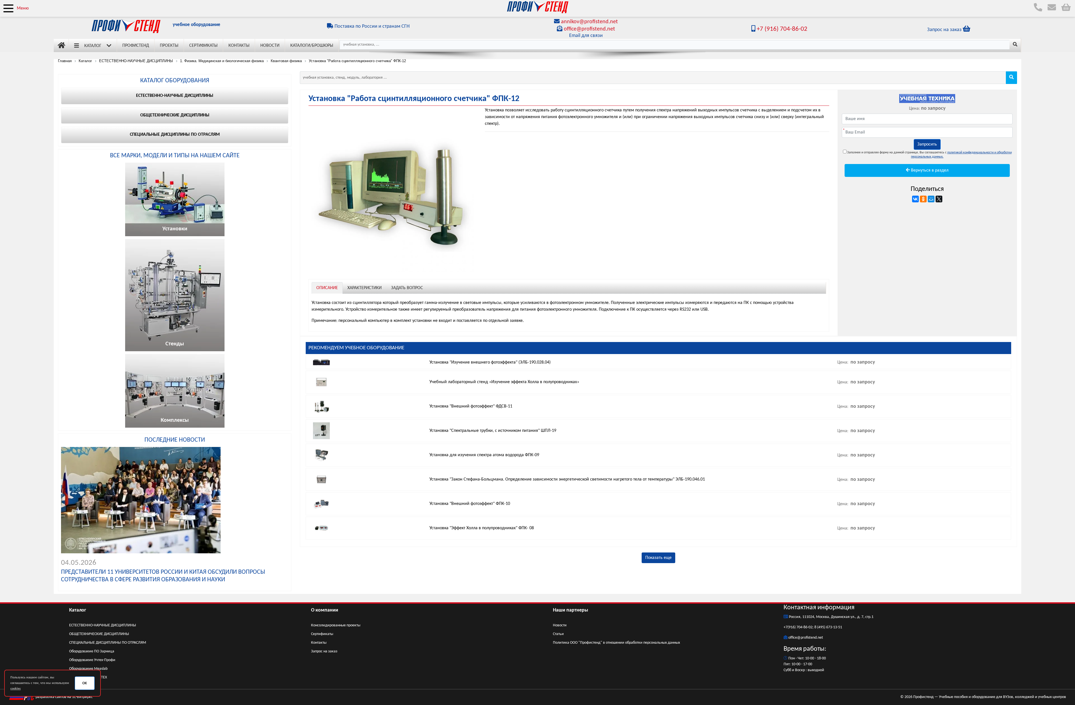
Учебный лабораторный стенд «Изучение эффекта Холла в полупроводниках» (504, 382)
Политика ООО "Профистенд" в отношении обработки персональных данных (616, 643)
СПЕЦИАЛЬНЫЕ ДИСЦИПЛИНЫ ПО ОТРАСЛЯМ (107, 643)
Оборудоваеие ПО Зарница (91, 651)
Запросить (927, 144)
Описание (327, 288)
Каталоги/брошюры (311, 45)
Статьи (558, 634)
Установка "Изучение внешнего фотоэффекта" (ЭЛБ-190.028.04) (490, 362)
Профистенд (135, 45)
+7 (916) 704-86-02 (781, 29)
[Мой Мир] (931, 199)
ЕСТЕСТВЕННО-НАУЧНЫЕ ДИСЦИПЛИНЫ (102, 625)
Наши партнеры (570, 610)
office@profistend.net (589, 29)
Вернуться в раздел (929, 170)
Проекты (169, 45)
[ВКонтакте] (915, 199)
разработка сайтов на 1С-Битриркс (64, 697)
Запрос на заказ (324, 651)
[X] (939, 199)
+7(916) (790, 627)
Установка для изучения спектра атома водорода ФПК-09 (484, 455)
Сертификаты (203, 45)
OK (84, 683)
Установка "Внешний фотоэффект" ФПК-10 (469, 504)
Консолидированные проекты (335, 625)
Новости (269, 45)
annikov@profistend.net (589, 22)
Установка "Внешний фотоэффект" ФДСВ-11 (470, 406)
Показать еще (658, 558)
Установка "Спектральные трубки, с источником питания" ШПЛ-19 (492, 430)
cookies (15, 688)
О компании (324, 610)
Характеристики (364, 288)
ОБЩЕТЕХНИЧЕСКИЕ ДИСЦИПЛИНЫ (99, 634)
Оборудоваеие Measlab (88, 669)
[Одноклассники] (923, 199)
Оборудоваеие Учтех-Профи (92, 660)
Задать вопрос (407, 288)
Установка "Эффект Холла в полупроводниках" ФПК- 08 (481, 528)
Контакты (238, 45)
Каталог (92, 46)
